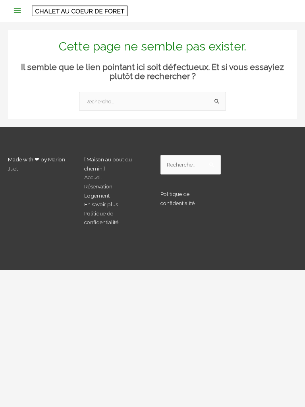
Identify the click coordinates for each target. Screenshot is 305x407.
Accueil (93, 177)
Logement (97, 195)
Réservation (98, 186)
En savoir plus (101, 204)
